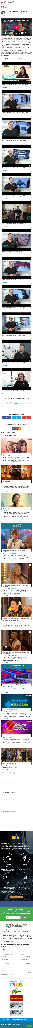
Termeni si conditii (26, 970)
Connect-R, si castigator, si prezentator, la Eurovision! (16, 652)
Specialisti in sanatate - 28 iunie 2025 (13, 391)
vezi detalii (5, 463)
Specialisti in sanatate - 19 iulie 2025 (13, 307)
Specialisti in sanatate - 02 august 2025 (14, 251)
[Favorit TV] (16, 998)
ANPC (29, 972)
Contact (29, 967)
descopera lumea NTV (16, 526)
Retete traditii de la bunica (8, 974)
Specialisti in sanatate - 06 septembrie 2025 (15, 112)
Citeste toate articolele (16, 896)
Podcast (24, 864)
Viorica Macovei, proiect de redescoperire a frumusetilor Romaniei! (16, 619)
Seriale (22, 954)
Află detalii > (18, 1024)
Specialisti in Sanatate (10, 710)
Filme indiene (5, 965)
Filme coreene (5, 967)
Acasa (3, 949)
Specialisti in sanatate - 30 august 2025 (14, 140)
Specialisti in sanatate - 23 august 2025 (14, 168)
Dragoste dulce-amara (9, 454)
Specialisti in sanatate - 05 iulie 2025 (13, 363)
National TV (24, 1019)
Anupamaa (6, 508)
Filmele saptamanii (7, 954)
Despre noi (23, 949)
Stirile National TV (6, 959)
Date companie (27, 963)
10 (30, 402)
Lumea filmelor (5, 972)
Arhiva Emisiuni (24, 959)
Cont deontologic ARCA (25, 965)
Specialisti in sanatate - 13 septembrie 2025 (15, 84)
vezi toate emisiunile (16, 667)
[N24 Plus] (16, 984)
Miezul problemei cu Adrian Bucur (13, 685)
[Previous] (2, 402)
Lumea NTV (24, 951)
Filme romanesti (6, 969)
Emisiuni (8, 864)
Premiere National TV (26, 956)
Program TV (5, 951)
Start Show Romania (12, 553)
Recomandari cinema (7, 970)
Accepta (29, 1026)
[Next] (2, 405)
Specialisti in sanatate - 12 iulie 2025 (13, 335)
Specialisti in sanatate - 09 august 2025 (14, 223)
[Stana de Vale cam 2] (16, 1013)
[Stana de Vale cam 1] (16, 1005)
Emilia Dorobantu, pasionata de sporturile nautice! (16, 585)
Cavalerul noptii (7, 481)
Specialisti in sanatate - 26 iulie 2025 (13, 279)
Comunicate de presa (26, 969)
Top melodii (24, 884)
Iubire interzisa (7, 736)
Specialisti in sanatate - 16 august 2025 (14, 196)
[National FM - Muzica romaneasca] (16, 991)
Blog (8, 884)
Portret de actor (6, 963)
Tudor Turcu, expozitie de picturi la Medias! (14, 551)
